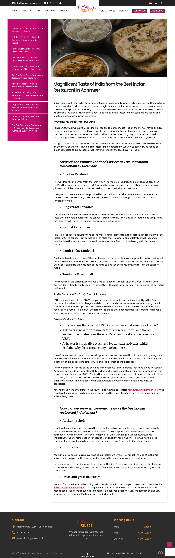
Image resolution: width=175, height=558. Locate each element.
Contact (124, 10)
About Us (26, 10)
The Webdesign (55, 553)
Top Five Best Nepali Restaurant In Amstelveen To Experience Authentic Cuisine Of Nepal (27, 128)
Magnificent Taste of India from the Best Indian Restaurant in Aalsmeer (27, 107)
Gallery (63, 10)
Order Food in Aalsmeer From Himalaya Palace (26, 118)
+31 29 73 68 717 (54, 3)
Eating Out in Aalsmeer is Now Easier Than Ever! (26, 50)
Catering (50, 10)
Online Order (157, 10)
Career (112, 10)
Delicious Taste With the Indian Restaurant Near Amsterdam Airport (26, 40)
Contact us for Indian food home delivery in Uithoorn (27, 30)
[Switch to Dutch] (150, 3)
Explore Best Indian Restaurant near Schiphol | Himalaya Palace (27, 68)
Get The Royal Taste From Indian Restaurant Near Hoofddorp (27, 76)
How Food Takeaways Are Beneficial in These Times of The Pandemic (27, 95)
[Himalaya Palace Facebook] (160, 553)
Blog (103, 10)
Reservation (139, 10)
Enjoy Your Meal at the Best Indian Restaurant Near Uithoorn (27, 59)
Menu (38, 10)
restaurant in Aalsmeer (140, 389)
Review (130, 553)
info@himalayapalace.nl (27, 3)
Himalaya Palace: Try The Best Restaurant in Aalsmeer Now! (26, 85)
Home (14, 10)
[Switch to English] (156, 3)
